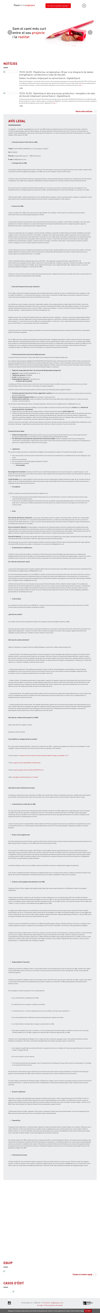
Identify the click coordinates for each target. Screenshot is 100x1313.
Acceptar (88, 1311)
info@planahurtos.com (57, 1303)
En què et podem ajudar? (58, 5)
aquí (82, 1311)
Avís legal (40, 1305)
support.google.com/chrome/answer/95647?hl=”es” (29, 770)
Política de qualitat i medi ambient (53, 1305)
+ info (21, 88)
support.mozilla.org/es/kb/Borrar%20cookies (27, 762)
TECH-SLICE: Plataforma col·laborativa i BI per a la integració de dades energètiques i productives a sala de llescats (56, 73)
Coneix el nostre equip (83, 1274)
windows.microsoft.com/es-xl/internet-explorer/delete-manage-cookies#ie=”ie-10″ (44, 755)
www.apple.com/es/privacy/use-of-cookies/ (25, 777)
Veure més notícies (84, 111)
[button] (10, 33)
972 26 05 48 (46, 1303)
